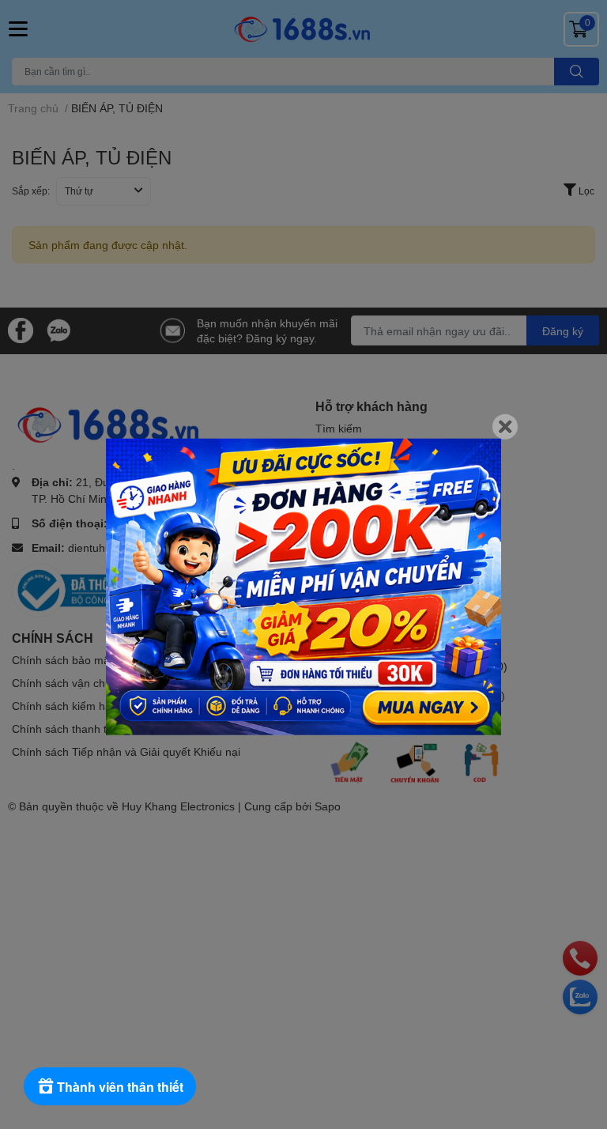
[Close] (505, 427)
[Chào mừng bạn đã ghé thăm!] (303, 587)
